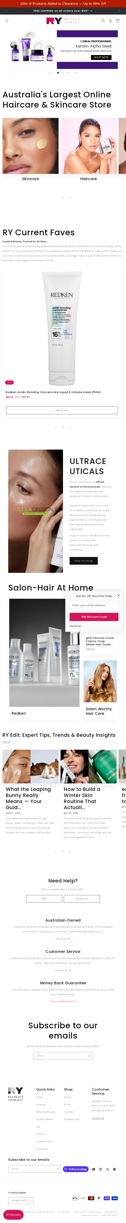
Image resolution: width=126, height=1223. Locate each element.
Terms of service (79, 1212)
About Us (40, 1134)
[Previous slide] (50, 72)
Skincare (30, 179)
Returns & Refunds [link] (61, 1001)
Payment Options (44, 1119)
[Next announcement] (119, 11)
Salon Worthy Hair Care (99, 711)
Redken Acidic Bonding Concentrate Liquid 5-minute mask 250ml (53, 392)
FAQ (44, 898)
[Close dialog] (118, 595)
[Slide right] (70, 197)
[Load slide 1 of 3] (58, 72)
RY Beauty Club (71, 1119)
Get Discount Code (94, 617)
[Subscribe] (88, 1056)
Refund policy (95, 1212)
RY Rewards (42, 1149)
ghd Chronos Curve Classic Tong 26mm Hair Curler (100, 641)
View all (6, 741)
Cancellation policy (90, 1215)
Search (67, 1097)
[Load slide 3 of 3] (67, 72)
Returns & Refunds (45, 1112)
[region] (63, 3)
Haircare (88, 179)
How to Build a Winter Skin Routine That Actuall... (82, 798)
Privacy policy (64, 1212)
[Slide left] (55, 197)
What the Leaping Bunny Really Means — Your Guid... (28, 798)
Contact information (109, 1215)
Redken (18, 713)
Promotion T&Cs (44, 1141)
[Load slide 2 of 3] (63, 72)
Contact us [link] (61, 970)
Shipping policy (111, 1212)
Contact (40, 1097)
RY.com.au (33, 1212)
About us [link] (61, 939)
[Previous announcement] (6, 11)
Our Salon (69, 1112)
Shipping (40, 1104)
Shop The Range (83, 561)
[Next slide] (76, 72)
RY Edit (67, 1104)
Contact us (82, 898)
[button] (6, 20)
